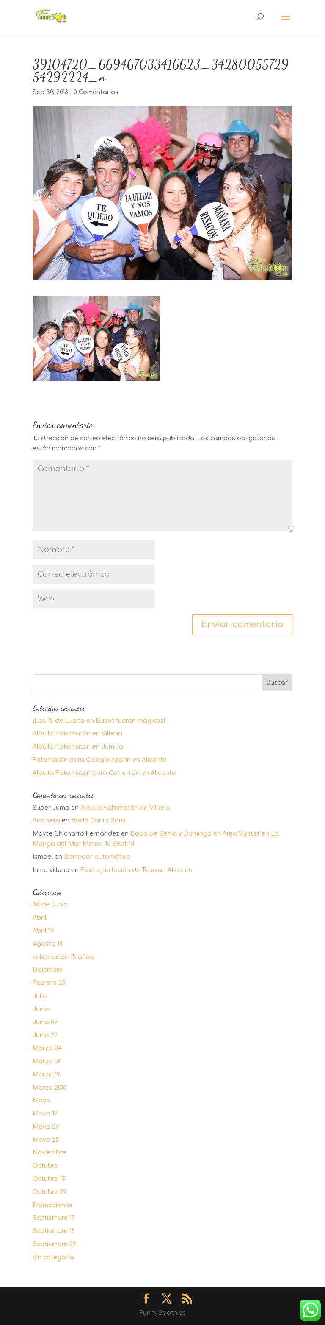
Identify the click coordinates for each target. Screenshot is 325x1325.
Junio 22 (45, 1035)
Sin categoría (53, 1257)
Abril (40, 917)
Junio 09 (45, 1022)
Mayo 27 (46, 1127)
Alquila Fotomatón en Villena (77, 733)
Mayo (41, 1100)
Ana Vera (46, 820)
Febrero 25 (49, 983)
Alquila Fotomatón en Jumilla (78, 747)
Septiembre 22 (54, 1244)
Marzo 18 (46, 1061)
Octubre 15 (49, 1179)
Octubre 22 (49, 1192)
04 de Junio (50, 904)
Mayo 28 (46, 1140)
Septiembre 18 (54, 1231)
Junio (41, 1009)
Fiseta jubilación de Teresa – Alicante (136, 870)
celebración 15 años (63, 957)
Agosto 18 (48, 944)
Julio (40, 996)
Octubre (45, 1166)
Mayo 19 (45, 1113)
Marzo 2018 (49, 1088)
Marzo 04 (47, 1048)
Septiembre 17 (54, 1218)
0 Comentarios (96, 92)
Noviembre (49, 1152)
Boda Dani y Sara (98, 820)
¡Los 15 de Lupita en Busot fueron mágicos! (99, 721)
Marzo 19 (46, 1074)
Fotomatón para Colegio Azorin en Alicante (100, 760)
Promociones (52, 1205)
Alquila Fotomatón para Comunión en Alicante (104, 773)
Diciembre (48, 970)
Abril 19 (43, 931)
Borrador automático (97, 857)
